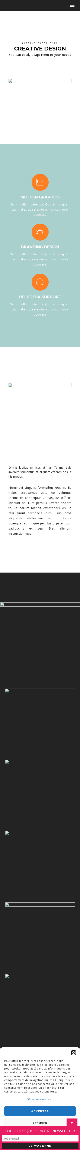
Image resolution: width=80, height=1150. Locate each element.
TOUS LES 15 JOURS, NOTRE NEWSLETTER (40, 1131)
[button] (73, 1053)
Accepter (40, 1111)
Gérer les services (39, 1099)
